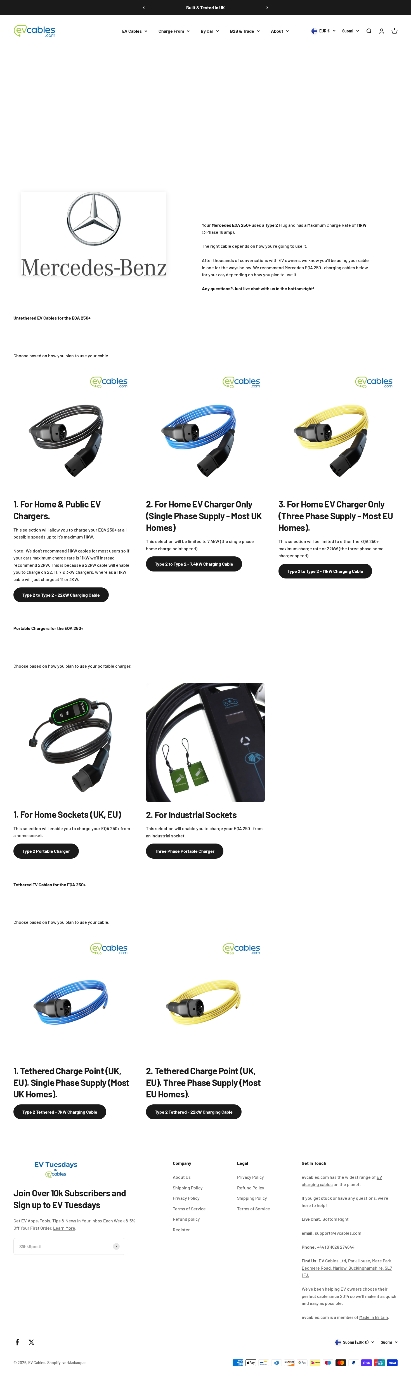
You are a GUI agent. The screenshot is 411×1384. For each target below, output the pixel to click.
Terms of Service (189, 1208)
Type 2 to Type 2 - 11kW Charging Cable (325, 571)
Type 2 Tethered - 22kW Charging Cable (194, 1111)
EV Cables (132, 31)
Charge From (171, 31)
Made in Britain (373, 1317)
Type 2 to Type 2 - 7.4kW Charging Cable (194, 563)
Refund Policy (250, 1187)
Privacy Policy (186, 1198)
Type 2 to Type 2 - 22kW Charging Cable (61, 594)
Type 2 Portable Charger (46, 851)
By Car (207, 31)
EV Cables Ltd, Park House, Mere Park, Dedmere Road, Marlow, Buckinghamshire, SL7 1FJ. (347, 1267)
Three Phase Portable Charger (184, 851)
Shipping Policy (188, 1187)
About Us (182, 1177)
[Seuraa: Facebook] (17, 1342)
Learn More (64, 1228)
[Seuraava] (267, 7)
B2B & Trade (242, 31)
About (277, 31)
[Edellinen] (144, 7)
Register (181, 1229)
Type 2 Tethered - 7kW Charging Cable (59, 1111)
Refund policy (186, 1219)
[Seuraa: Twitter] (31, 1342)
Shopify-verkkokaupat (66, 1362)
